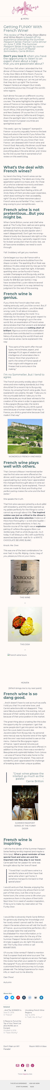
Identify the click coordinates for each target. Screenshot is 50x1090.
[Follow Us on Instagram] (27, 1065)
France (9, 744)
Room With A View (38, 1046)
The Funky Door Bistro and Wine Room (24, 36)
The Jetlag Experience (24, 969)
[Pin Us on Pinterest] (32, 1065)
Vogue (25, 1074)
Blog (32, 1086)
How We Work (34, 1083)
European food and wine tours (22, 955)
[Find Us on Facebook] (22, 1065)
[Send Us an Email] (17, 1065)
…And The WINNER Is (12, 1010)
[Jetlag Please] (25, 8)
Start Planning (22, 1086)
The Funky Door (15, 945)
